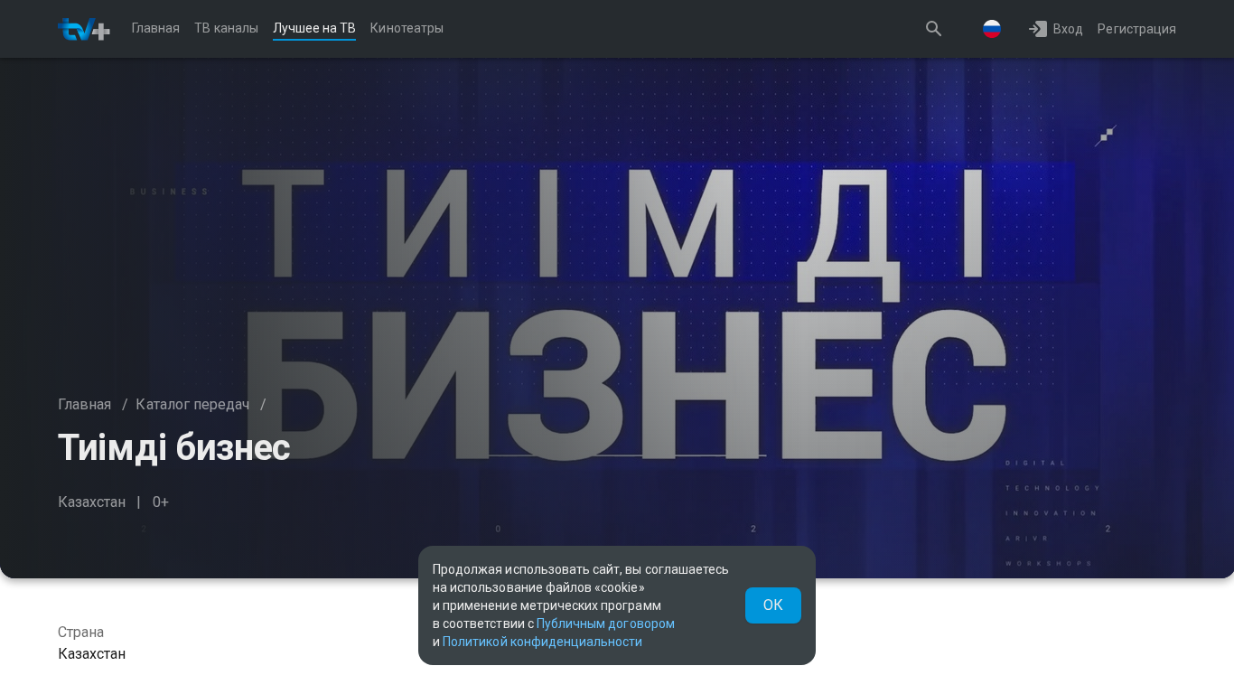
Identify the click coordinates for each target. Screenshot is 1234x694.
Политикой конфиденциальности (542, 641)
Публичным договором (606, 623)
